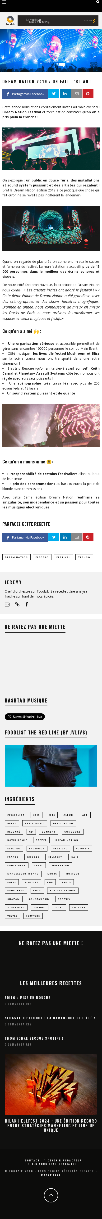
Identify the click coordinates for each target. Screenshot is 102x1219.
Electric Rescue (21, 368)
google (33, 856)
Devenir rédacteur (65, 1160)
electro (42, 557)
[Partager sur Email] (76, 93)
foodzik (83, 848)
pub (50, 882)
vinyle (12, 915)
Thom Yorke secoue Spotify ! (34, 1038)
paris (11, 882)
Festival (63, 557)
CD (31, 831)
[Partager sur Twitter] (53, 93)
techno (84, 557)
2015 (36, 814)
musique (73, 873)
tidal (58, 907)
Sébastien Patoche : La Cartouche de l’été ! (50, 1017)
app (85, 814)
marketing (60, 865)
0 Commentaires (18, 1004)
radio (66, 882)
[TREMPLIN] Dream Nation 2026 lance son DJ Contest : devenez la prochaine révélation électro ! (51, 1125)
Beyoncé (14, 831)
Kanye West (16, 865)
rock (37, 890)
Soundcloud (38, 899)
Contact (32, 1160)
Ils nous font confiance (54, 1164)
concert (49, 831)
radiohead (16, 890)
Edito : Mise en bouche (28, 997)
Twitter (79, 907)
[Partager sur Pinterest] (88, 93)
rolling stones (63, 890)
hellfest (55, 856)
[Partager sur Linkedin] (65, 93)
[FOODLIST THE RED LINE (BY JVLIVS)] (51, 785)
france (13, 856)
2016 (51, 814)
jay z (75, 856)
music (52, 873)
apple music (35, 823)
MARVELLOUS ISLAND (23, 873)
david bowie (17, 840)
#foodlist (16, 814)
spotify (64, 899)
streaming (16, 907)
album (69, 814)
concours (72, 831)
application (63, 823)
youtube (33, 915)
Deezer (41, 840)
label (38, 865)
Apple (11, 823)
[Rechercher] (98, 1)
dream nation (16, 557)
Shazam (13, 899)
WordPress (51, 1174)
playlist (32, 882)
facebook (37, 848)
